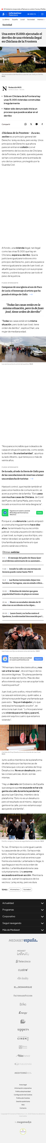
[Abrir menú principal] (42, 14)
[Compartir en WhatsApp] (25, 124)
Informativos (15, 889)
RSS (23, 1105)
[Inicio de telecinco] (3, 14)
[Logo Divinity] (23, 978)
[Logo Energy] (23, 1013)
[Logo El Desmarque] (23, 987)
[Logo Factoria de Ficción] (23, 996)
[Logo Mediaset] (23, 941)
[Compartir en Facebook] (42, 124)
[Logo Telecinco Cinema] (23, 1038)
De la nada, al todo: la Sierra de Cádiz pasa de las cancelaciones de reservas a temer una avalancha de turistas (23, 475)
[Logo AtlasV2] (23, 1056)
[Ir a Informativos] (14, 14)
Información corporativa (23, 1088)
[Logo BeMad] (23, 1021)
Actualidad (8, 903)
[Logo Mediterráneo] (23, 1073)
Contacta (23, 1108)
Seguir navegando (11, 923)
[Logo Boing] (23, 1004)
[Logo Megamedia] (24, 1122)
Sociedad (31, 19)
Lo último (5, 19)
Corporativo (8, 916)
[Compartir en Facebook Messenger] (36, 124)
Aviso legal (23, 1085)
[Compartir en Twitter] (31, 124)
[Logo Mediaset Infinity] (23, 953)
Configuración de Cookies (23, 1095)
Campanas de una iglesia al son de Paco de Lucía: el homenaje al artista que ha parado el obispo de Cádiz (22, 291)
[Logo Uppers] (23, 1030)
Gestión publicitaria (23, 1101)
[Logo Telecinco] (23, 961)
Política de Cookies (23, 1098)
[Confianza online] (23, 1133)
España (15, 19)
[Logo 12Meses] (23, 1047)
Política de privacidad (23, 1091)
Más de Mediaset (11, 929)
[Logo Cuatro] (23, 970)
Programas (8, 909)
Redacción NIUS (14, 87)
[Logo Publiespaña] (23, 1064)
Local (22, 19)
